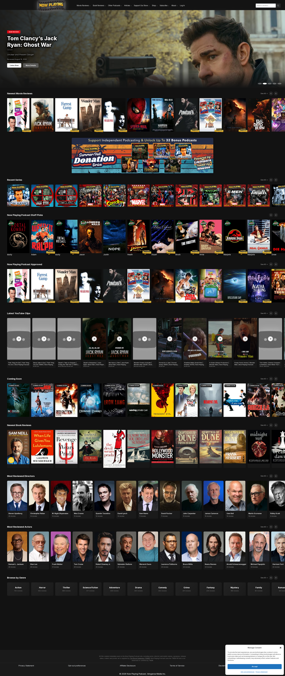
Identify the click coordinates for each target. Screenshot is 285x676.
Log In (182, 5)
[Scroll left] (271, 93)
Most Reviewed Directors (21, 476)
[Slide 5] (279, 83)
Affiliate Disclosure (127, 666)
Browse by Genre (16, 577)
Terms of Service (177, 666)
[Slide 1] (260, 83)
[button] (280, 648)
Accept (255, 666)
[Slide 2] (265, 83)
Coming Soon (14, 378)
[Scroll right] (276, 93)
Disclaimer (223, 666)
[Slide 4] (275, 83)
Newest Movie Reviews (19, 93)
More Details (31, 64)
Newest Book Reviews (19, 425)
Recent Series (14, 180)
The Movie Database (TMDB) (140, 658)
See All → (264, 93)
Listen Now (14, 64)
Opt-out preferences (247, 672)
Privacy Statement (262, 672)
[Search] (278, 5)
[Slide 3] (270, 83)
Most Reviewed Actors (19, 527)
